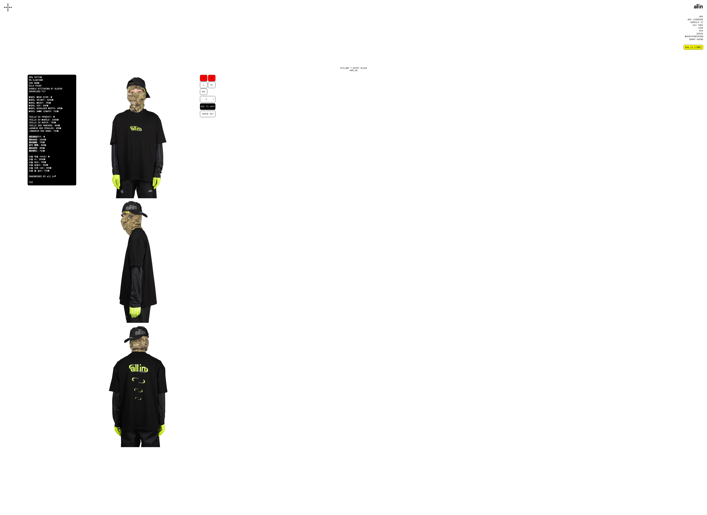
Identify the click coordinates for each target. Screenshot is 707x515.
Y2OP (700, 27)
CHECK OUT (208, 113)
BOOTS (700, 33)
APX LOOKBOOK (695, 19)
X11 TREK (698, 25)
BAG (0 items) (693, 47)
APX (701, 16)
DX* (701, 30)
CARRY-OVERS (696, 39)
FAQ (31, 182)
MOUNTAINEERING (694, 36)
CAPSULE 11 (696, 22)
